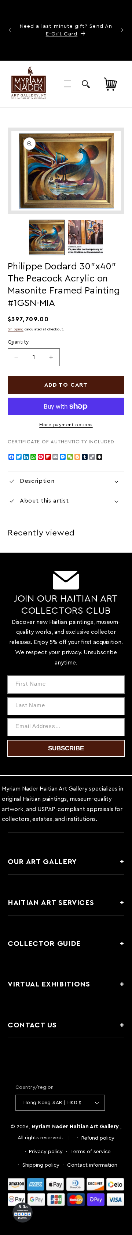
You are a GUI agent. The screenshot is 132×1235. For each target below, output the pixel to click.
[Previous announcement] (10, 30)
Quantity (18, 342)
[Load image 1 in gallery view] (46, 237)
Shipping (15, 329)
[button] (67, 84)
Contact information (92, 1165)
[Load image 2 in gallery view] (85, 237)
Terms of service (90, 1151)
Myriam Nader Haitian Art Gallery (75, 1126)
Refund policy (97, 1138)
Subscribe (66, 748)
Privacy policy (46, 1151)
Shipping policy (40, 1165)
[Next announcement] (122, 30)
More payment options (66, 425)
